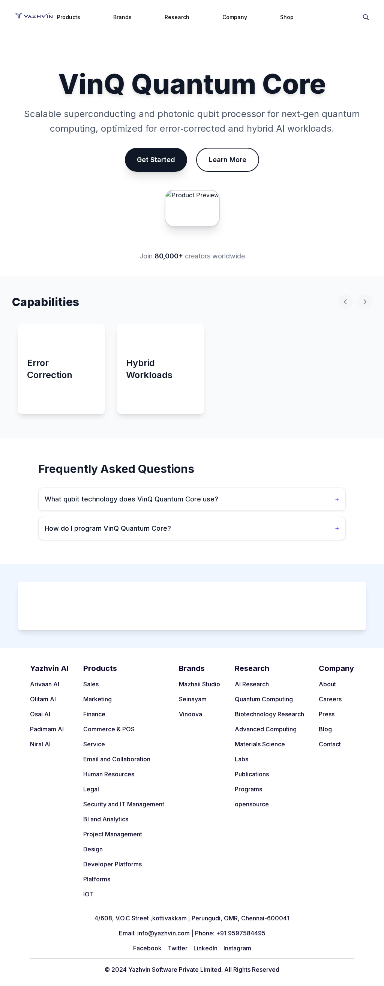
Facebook (147, 948)
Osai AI (40, 714)
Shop (287, 17)
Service (94, 744)
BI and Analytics (105, 819)
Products (68, 17)
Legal (91, 789)
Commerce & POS (109, 729)
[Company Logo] (33, 15)
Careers (330, 699)
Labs (241, 759)
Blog (325, 729)
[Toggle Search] (366, 15)
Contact (330, 744)
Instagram (237, 948)
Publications (252, 774)
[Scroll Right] (364, 301)
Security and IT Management (123, 804)
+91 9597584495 (241, 933)
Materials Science (260, 744)
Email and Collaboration (116, 759)
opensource (252, 804)
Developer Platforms (112, 864)
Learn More (227, 160)
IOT (88, 894)
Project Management (112, 834)
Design (93, 849)
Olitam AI (43, 699)
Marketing (97, 699)
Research (177, 17)
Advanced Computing (266, 729)
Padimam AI (47, 729)
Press (326, 714)
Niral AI (40, 744)
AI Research (252, 684)
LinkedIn (206, 948)
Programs (248, 789)
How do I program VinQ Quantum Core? (192, 528)
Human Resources (108, 774)
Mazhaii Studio (199, 684)
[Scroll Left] (345, 301)
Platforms (96, 879)
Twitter (178, 948)
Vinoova (190, 714)
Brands (122, 17)
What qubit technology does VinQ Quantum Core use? (192, 499)
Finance (94, 714)
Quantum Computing (264, 699)
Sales (91, 684)
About (327, 684)
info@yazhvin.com (163, 933)
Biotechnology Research (269, 714)
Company (234, 17)
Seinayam (193, 699)
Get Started (156, 160)
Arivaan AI (44, 684)
